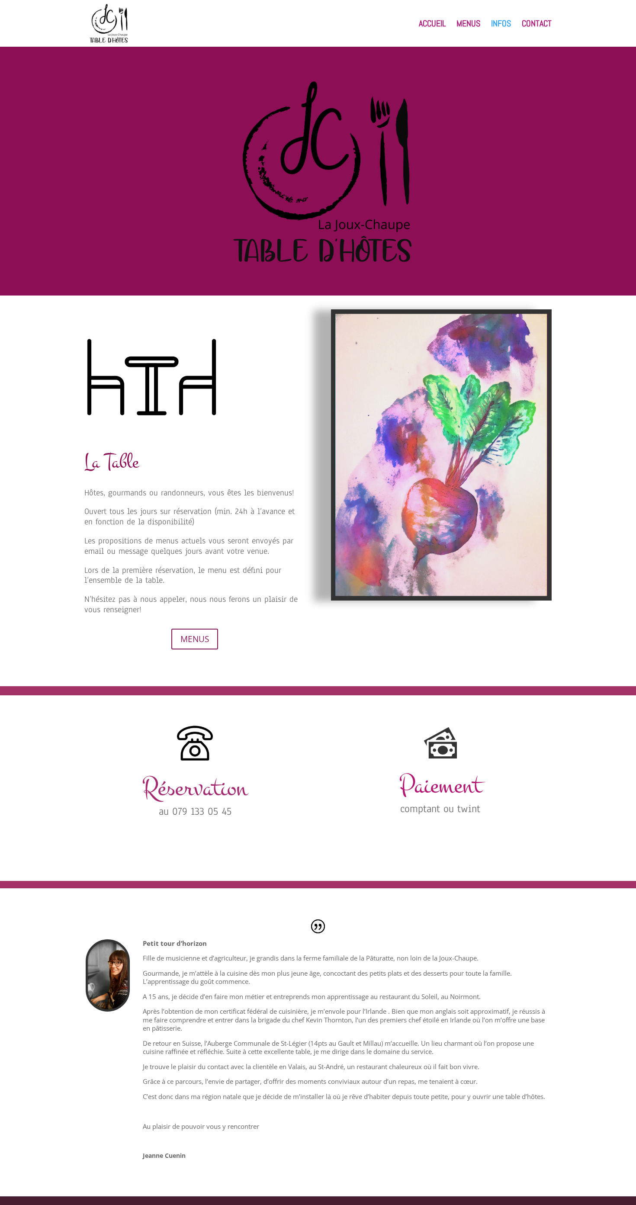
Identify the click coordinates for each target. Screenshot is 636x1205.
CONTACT (537, 24)
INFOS (501, 24)
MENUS (468, 24)
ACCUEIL (432, 24)
